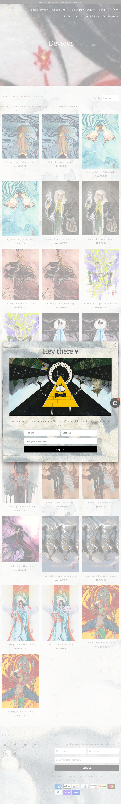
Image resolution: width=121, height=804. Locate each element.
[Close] (114, 344)
